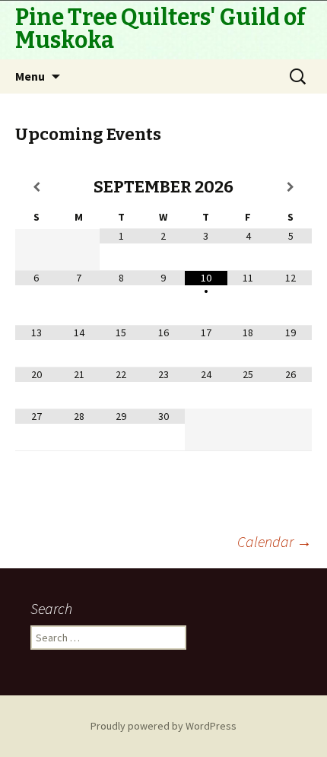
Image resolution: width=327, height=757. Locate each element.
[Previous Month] (36, 187)
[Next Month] (290, 187)
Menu (30, 76)
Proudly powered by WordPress (163, 726)
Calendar (274, 541)
